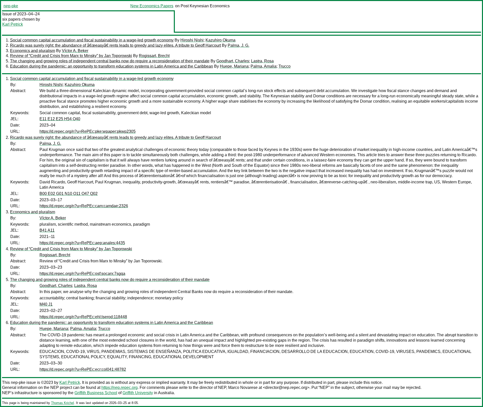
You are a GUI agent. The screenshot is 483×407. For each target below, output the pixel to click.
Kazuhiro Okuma (220, 40)
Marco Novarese (243, 387)
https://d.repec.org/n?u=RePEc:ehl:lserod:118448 (83, 317)
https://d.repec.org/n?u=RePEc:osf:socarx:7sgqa (82, 273)
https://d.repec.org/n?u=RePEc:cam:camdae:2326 (83, 206)
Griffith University (138, 393)
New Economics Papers (151, 6)
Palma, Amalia (263, 66)
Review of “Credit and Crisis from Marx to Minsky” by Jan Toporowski (71, 56)
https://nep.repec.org (119, 387)
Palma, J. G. (238, 45)
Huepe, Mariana (234, 66)
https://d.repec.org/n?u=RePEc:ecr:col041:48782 (82, 369)
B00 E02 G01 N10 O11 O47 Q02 (68, 193)
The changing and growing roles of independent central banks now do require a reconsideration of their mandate (110, 61)
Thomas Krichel (62, 403)
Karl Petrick (12, 24)
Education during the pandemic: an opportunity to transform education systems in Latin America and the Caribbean (111, 66)
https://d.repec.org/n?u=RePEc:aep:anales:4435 (82, 243)
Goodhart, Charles (232, 61)
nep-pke (11, 6)
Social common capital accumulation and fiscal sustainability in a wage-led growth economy (92, 40)
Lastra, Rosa (262, 61)
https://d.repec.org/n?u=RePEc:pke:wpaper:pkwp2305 (87, 131)
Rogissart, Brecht (154, 56)
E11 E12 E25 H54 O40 (59, 119)
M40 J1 (46, 304)
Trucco (284, 66)
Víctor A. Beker (75, 51)
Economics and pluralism (32, 51)
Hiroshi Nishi (192, 40)
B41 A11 (47, 230)
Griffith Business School (95, 393)
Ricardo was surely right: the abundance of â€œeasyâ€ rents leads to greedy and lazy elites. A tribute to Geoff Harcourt (115, 45)
